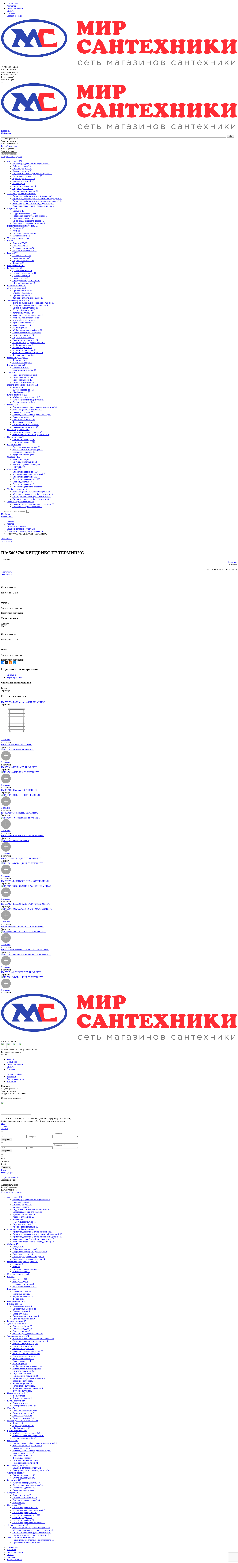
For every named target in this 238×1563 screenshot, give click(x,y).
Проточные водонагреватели (27, 506)
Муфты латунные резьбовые (27, 330)
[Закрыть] (2, 1131)
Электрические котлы (24, 370)
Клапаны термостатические (26, 318)
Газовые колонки (16, 285)
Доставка (11, 13)
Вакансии (11, 1076)
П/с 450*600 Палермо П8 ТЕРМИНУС (19, 790)
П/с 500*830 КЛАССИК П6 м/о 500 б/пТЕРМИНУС (25, 904)
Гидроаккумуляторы (23, 248)
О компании (12, 3)
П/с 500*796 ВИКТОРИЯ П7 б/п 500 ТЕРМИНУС (25, 881)
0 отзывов (5, 739)
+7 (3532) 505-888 (9, 1177)
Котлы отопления (16, 365)
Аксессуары (14, 161)
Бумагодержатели (22, 171)
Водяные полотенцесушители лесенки (25, 531)
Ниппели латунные (23, 335)
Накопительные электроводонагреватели (33, 504)
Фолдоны (18, 263)
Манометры (20, 327)
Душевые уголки (21, 295)
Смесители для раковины (26, 479)
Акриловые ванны (23, 260)
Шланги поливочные (24, 283)
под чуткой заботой (4, 1126)
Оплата (10, 11)
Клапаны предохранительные (28, 315)
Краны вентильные (23, 323)
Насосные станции (23, 412)
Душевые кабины (16, 288)
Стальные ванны (22, 255)
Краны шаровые (22, 325)
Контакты (11, 6)
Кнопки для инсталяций (25, 191)
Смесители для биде (23, 484)
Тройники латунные (24, 345)
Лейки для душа (22, 166)
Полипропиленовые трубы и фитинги (32, 496)
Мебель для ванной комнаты (22, 385)
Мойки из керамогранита (26, 397)
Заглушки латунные (23, 313)
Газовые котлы (21, 367)
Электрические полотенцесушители (31, 434)
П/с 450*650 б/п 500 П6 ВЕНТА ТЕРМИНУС (22, 926)
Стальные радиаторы (24, 452)
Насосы (12, 405)
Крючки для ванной (23, 181)
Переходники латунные (25, 340)
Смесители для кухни (25, 477)
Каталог (10, 524)
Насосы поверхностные (25, 427)
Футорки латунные (23, 355)
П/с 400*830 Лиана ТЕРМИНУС (16, 744)
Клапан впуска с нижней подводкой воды (33, 206)
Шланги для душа (22, 168)
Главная (10, 521)
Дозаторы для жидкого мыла (27, 176)
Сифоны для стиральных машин (29, 223)
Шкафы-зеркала (21, 392)
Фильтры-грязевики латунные (28, 352)
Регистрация (7, 1172)
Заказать (6, 1167)
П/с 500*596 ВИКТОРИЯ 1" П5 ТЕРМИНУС (22, 835)
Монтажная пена (21, 236)
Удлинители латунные (24, 350)
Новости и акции (15, 8)
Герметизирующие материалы (22, 226)
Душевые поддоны (22, 293)
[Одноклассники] (10, 662)
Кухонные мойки (17, 395)
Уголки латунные (22, 347)
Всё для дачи (14, 268)
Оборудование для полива (26, 280)
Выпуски (18, 211)
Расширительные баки (24, 250)
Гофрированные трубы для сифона (30, 216)
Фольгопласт (20, 360)
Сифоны (12, 208)
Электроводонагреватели (20, 501)
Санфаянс (13, 457)
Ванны (12, 253)
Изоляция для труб (17, 357)
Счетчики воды (16, 437)
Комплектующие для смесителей (29, 474)
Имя (3, 1158)
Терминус (232, 562)
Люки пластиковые (23, 382)
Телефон (5, 1161)
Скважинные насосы (24, 419)
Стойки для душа (22, 482)
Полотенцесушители (18, 429)
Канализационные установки (27, 409)
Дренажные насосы (23, 417)
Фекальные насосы (22, 422)
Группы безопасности (24, 310)
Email (3, 1164)
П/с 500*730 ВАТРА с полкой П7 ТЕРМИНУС (23, 702)
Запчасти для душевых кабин (28, 298)
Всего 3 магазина (9, 146)
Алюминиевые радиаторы (26, 447)
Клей (16, 231)
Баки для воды (20, 245)
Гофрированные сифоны (25, 213)
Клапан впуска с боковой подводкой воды (33, 203)
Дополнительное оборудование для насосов (35, 407)
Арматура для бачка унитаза (21, 193)
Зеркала (18, 387)
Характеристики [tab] (14, 677)
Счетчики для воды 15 (24, 439)
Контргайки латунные (24, 320)
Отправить (6, 1139)
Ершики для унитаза (24, 178)
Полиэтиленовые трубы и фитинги (31, 499)
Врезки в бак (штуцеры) (25, 308)
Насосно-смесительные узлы (27, 332)
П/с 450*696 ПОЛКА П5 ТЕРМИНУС (19, 767)
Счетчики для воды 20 (24, 442)
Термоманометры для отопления (29, 342)
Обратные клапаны (23, 337)
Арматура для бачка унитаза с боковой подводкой (37, 198)
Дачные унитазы (21, 275)
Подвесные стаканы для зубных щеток (32, 173)
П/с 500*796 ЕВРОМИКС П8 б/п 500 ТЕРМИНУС (25, 949)
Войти (4, 1170)
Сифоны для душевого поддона (28, 221)
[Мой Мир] (14, 662)
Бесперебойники (16, 265)
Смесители (14, 469)
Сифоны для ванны (23, 218)
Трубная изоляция (22, 362)
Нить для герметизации (24, 233)
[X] (6, 662)
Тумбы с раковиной (23, 390)
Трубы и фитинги (17, 489)
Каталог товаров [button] (9, 154)
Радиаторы (14, 444)
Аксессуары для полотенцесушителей (31, 163)
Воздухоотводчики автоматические (30, 305)
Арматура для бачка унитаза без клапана (32, 196)
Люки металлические (24, 377)
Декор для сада (20, 278)
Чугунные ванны (21, 258)
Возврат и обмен (14, 16)
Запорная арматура (18, 300)
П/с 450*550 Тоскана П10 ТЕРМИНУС (19, 813)
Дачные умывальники (24, 273)
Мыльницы (19, 183)
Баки (10, 241)
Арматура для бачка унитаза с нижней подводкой (37, 201)
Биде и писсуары (22, 459)
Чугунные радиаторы (23, 454)
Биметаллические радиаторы (28, 449)
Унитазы (19, 467)
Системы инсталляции (25, 462)
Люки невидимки (22, 380)
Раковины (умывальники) (26, 464)
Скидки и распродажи (11, 156)
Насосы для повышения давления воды (32, 414)
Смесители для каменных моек (29, 487)
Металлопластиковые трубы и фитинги (33, 494)
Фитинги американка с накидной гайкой (33, 303)
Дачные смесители (22, 270)
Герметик (18, 228)
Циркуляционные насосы (26, 424)
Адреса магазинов (15, 1079)
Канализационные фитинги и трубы (31, 491)
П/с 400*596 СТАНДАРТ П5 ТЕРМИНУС (21, 858)
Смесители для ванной (25, 472)
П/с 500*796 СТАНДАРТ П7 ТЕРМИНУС (21, 972)
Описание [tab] (11, 675)
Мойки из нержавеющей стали (28, 400)
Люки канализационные (25, 375)
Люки (11, 372)
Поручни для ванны (23, 188)
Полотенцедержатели (24, 186)
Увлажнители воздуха (18, 238)
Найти (230, 136)
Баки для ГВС (20, 243)
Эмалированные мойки (24, 402)
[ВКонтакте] (2, 662)
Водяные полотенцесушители (28, 432)
